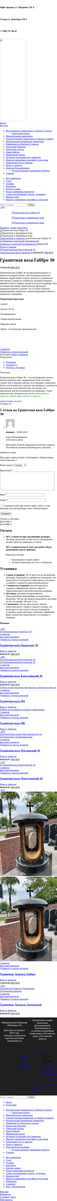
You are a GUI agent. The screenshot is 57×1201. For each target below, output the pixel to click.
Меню (18, 1053)
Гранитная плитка (21, 133)
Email (3, 500)
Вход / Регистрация (15, 1186)
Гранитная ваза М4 (12, 701)
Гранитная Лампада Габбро (18, 974)
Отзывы (24, 1064)
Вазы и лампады (16, 238)
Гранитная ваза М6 (12, 723)
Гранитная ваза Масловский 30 (20, 750)
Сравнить (10, 1184)
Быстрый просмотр (9, 637)
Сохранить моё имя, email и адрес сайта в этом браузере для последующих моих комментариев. (25, 507)
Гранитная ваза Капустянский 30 (16, 252)
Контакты (25, 1069)
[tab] (31, 362)
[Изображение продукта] (17, 662)
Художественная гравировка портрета (31, 170)
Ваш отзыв (6, 470)
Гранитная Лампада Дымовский (21, 1004)
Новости (24, 1066)
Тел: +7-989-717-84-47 (48, 1067)
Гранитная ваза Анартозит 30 (19, 645)
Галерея (24, 1061)
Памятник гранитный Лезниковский (18, 244)
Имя (3, 494)
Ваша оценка (7, 465)
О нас (23, 1058)
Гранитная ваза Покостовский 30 (21, 778)
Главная (4, 238)
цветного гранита (31, 396)
